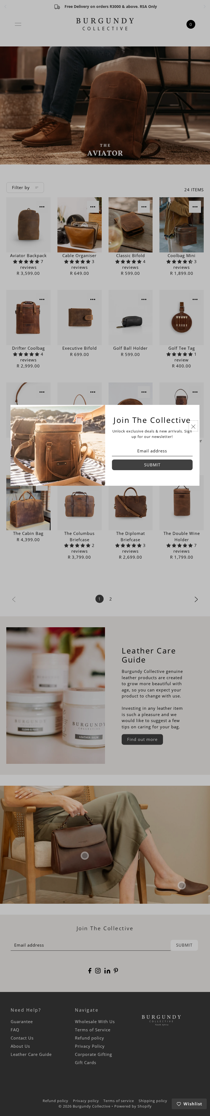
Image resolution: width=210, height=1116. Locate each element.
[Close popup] (193, 425)
